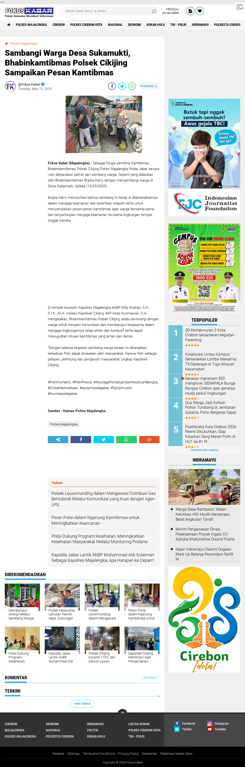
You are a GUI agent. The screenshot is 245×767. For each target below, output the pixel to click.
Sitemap (73, 754)
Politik (92, 730)
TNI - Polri (178, 25)
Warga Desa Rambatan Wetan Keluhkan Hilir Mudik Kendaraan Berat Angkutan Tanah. (203, 514)
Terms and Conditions (99, 754)
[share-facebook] (112, 86)
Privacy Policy (128, 754)
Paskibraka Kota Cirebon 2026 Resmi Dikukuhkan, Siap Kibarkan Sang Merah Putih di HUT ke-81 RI (210, 434)
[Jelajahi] (239, 6)
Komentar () (149, 86)
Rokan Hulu (156, 25)
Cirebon (58, 25)
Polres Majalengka (31, 25)
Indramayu (200, 25)
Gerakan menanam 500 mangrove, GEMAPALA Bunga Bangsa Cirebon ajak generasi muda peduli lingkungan (210, 386)
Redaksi (58, 754)
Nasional (115, 25)
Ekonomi (134, 25)
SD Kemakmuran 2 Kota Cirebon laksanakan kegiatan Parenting (209, 335)
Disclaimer (149, 754)
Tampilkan (149, 677)
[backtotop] (122, 713)
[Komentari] (149, 439)
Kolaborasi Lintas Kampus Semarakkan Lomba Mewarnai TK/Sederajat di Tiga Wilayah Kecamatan (211, 361)
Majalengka (14, 730)
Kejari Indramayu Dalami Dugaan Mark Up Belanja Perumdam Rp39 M (204, 554)
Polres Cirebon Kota (86, 25)
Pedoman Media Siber (176, 754)
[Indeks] (190, 11)
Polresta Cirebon (228, 25)
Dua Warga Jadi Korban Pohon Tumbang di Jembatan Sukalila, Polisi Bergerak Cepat (210, 407)
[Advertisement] (24, 167)
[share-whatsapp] (132, 86)
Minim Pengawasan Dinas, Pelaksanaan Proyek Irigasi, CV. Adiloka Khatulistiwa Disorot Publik (205, 534)
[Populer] (200, 11)
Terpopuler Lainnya (204, 450)
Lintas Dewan (139, 724)
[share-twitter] (122, 86)
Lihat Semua (82, 703)
